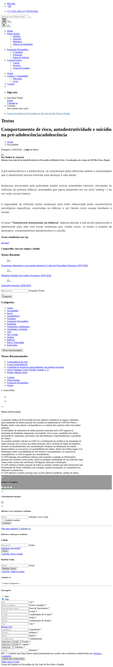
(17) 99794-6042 (30, 11)
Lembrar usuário (12, 520)
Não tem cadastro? (16, 528)
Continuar (6, 523)
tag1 (3, 243)
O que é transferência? (17, 364)
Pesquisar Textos (37, 290)
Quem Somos (13, 33)
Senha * (32, 617)
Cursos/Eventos (14, 60)
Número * (33, 632)
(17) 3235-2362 (14, 11)
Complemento (35, 638)
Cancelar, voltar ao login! (13, 571)
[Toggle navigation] (4, 20)
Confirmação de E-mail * (40, 614)
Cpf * (31, 602)
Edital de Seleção (21, 57)
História (16, 36)
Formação (17, 55)
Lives (15, 81)
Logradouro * (35, 629)
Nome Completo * (37, 605)
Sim (7, 596)
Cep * (32, 623)
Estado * (26, 641)
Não (7, 599)
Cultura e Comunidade (17, 76)
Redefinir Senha (9, 569)
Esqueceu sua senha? (11, 548)
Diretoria (17, 39)
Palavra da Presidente (23, 44)
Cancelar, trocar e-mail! (12, 554)
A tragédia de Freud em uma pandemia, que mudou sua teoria (35, 367)
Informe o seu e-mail (38, 517)
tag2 (7, 243)
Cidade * (26, 644)
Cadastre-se (12, 103)
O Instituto (18, 52)
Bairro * (33, 635)
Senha (32, 545)
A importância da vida (17, 362)
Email (31, 565)
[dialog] (56, 585)
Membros (17, 41)
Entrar (10, 100)
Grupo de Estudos (21, 68)
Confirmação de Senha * (40, 620)
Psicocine (17, 78)
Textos (10, 73)
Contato (10, 377)
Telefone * (20, 647)
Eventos (16, 65)
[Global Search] (30, 17)
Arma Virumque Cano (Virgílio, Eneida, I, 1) (28, 369)
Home (10, 31)
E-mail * (33, 611)
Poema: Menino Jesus (17, 372)
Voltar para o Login (10, 662)
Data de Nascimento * (39, 608)
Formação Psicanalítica (17, 49)
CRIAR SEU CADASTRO (13, 659)
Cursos (16, 62)
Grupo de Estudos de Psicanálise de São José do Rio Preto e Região (38, 113)
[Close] (2, 406)
